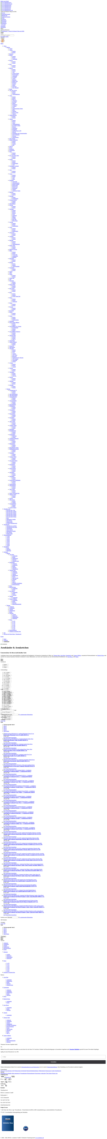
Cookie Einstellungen (56, 1070)
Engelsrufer (68, 655)
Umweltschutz (8, 1070)
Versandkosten (23, 1073)
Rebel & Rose (100, 655)
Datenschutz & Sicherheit (20, 1070)
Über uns (3, 1070)
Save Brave (70, 656)
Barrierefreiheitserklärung (33, 1070)
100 (4, 721)
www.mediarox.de (39, 1137)
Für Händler (9, 1073)
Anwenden (3, 936)
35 (1, 721)
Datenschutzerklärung (52, 1067)
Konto (2, 636)
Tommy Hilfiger (77, 655)
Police (76, 656)
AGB (13, 1070)
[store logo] (12, 31)
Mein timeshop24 (16, 1073)
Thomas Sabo (57, 655)
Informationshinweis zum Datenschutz (30, 1067)
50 (2, 721)
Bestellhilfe (3, 1073)
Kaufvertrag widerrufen (40, 1073)
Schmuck (5, 640)
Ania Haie (62, 655)
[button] (9, 737)
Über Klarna (49, 1073)
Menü (2, 43)
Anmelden (53, 1062)
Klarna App (55, 1073)
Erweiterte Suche (4, 36)
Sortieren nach (4, 714)
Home (4, 639)
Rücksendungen (31, 1073)
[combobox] (7, 35)
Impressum (48, 1070)
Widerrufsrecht (42, 1070)
